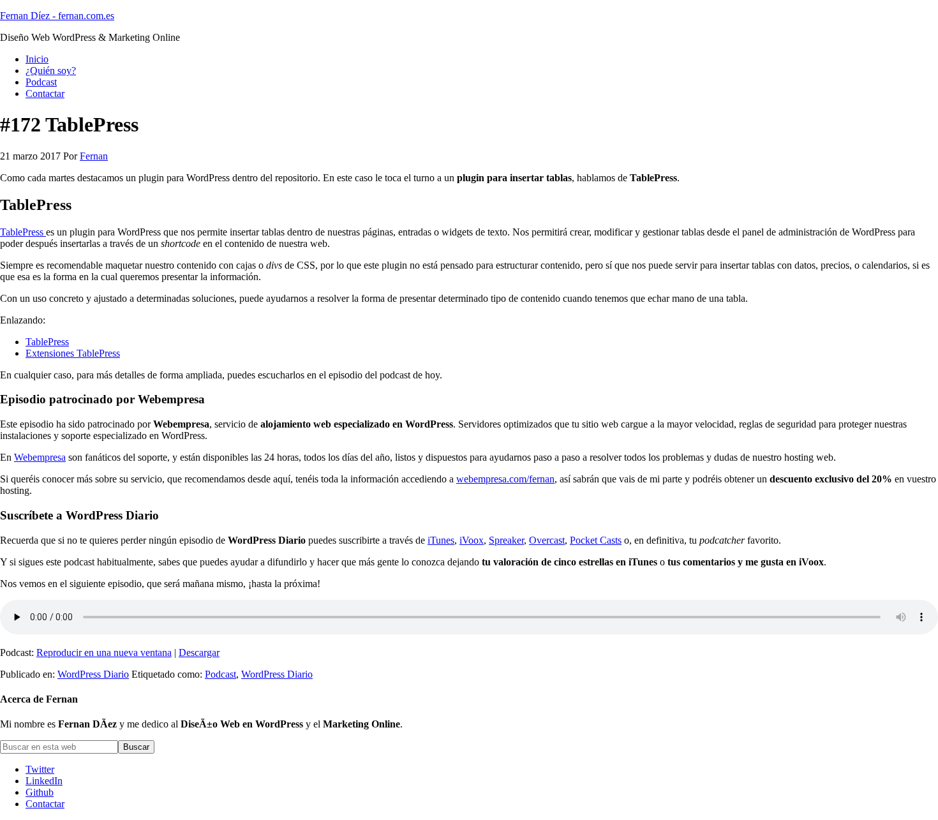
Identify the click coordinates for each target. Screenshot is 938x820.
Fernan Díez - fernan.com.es (57, 15)
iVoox (471, 540)
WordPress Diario (93, 674)
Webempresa (40, 457)
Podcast (220, 674)
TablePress (23, 232)
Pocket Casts (596, 540)
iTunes (441, 540)
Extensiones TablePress (73, 353)
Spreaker (506, 540)
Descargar (199, 652)
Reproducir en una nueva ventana (104, 652)
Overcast (547, 540)
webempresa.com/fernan (505, 478)
